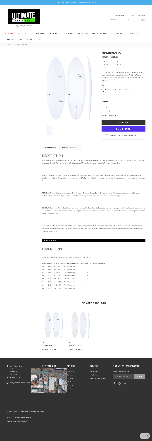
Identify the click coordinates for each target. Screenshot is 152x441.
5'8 (109, 89)
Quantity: (104, 107)
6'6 (137, 89)
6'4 (131, 89)
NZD (133, 15)
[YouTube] (125, 383)
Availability (105, 62)
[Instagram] (120, 383)
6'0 (120, 89)
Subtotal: (104, 116)
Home (8, 44)
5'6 (103, 89)
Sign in (144, 15)
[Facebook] (115, 383)
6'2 (126, 89)
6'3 (51, 332)
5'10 (114, 89)
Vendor (104, 68)
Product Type (106, 65)
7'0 (56, 332)
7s (43, 342)
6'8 (103, 95)
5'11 (80, 332)
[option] (70, 87)
